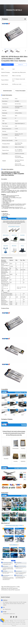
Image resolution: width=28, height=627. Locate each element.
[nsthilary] (16, 617)
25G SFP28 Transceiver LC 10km (12, 586)
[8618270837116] (14, 617)
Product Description (20, 90)
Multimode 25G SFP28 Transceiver (9, 588)
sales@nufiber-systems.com (9, 613)
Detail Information (7, 90)
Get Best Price (7, 64)
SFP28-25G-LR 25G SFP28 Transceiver (10, 589)
